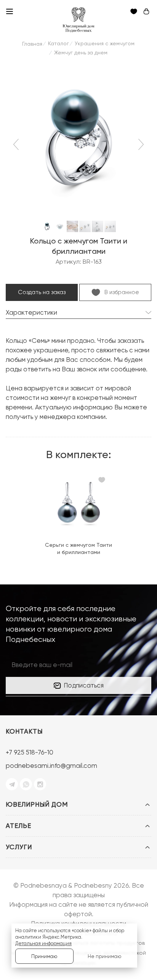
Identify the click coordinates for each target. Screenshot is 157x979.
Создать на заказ (42, 292)
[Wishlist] (102, 481)
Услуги (19, 847)
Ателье (18, 825)
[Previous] (17, 144)
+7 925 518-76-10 (29, 752)
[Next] (140, 144)
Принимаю (44, 956)
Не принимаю (104, 956)
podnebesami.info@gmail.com (51, 765)
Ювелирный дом (37, 804)
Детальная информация (43, 943)
